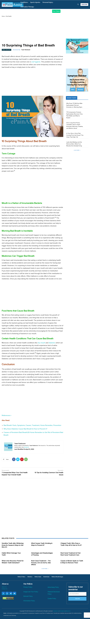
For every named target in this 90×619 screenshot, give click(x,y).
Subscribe (77, 598)
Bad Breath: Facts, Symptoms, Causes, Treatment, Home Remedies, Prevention (32, 425)
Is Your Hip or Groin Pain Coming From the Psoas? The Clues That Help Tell (74, 135)
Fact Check (56, 11)
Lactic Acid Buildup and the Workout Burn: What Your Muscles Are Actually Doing (74, 143)
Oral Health (9, 16)
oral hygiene (35, 62)
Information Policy (29, 601)
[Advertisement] (32, 30)
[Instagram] (7, 593)
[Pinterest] (22, 459)
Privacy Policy (27, 587)
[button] (78, 4)
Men (72, 89)
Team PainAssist (25, 49)
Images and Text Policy (30, 592)
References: (6, 415)
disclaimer (26, 447)
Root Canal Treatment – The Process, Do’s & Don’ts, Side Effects (41, 562)
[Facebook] (14, 459)
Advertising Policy (53, 587)
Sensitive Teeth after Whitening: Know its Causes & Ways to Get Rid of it (13, 545)
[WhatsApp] (26, 459)
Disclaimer (62, 611)
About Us (4, 587)
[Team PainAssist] (8, 446)
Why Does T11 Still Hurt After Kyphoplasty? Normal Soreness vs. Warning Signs (74, 105)
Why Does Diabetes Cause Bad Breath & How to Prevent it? (25, 429)
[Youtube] (14, 593)
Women (80, 89)
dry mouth (41, 343)
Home (3, 16)
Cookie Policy (52, 598)
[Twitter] (18, 459)
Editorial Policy (28, 596)
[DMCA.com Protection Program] (8, 599)
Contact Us (4, 588)
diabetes (52, 343)
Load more (76, 150)
